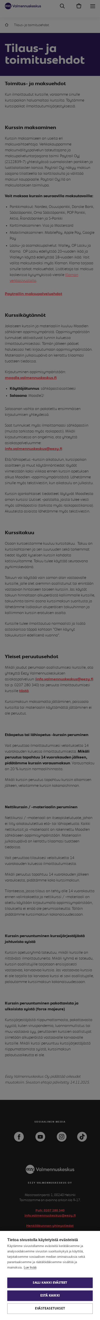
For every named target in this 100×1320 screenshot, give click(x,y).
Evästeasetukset (50, 1308)
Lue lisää (30, 1267)
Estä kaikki (50, 1295)
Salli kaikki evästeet (50, 1282)
